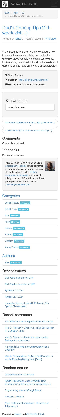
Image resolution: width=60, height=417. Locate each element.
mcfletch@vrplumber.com (17, 184)
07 (23, 12)
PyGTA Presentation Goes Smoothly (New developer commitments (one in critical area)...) (28, 382)
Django (17, 413)
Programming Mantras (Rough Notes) (23, 390)
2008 (7, 12)
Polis (12, 215)
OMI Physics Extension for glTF (20, 284)
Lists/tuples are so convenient (19, 374)
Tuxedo (13, 234)
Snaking (14, 228)
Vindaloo (50, 38)
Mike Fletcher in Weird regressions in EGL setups (29, 321)
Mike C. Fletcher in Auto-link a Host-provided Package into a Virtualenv (26, 339)
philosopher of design (15, 165)
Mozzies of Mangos (14, 396)
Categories (11, 195)
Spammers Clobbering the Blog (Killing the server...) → (30, 124)
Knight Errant (16, 209)
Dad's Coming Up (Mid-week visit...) (26, 30)
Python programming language (21, 173)
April (16, 12)
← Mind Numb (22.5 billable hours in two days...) (28, 130)
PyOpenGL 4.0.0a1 (14, 296)
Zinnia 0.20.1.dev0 (35, 413)
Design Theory (17, 202)
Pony (12, 221)
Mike (18, 38)
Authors (8, 255)
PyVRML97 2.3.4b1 (14, 290)
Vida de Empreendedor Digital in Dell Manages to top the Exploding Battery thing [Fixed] (29, 358)
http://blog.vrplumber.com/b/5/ (33, 79)
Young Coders (17, 247)
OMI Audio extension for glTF (19, 277)
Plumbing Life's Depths (24, 4)
